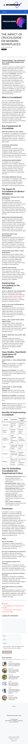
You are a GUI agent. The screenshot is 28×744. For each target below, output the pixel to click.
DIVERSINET (15, 722)
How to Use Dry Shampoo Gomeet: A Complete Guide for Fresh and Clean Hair (14, 664)
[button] (25, 12)
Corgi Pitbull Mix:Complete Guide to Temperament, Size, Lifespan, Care (14, 677)
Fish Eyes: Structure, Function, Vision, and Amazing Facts (12, 698)
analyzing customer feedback (15, 297)
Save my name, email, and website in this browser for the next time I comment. (13, 647)
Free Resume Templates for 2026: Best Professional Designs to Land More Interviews (14, 691)
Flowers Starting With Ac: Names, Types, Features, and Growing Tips (13, 671)
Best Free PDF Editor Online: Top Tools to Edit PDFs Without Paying (13, 684)
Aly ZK (2, 47)
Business (4, 49)
